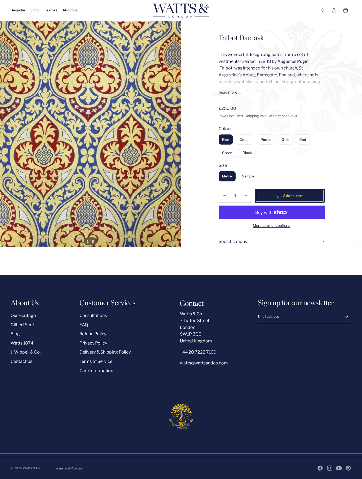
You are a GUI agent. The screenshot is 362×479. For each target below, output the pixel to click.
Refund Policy (93, 333)
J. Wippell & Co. (26, 352)
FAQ (84, 324)
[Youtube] (339, 468)
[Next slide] (176, 134)
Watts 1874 (22, 343)
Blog (15, 333)
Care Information (96, 370)
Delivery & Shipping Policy (105, 352)
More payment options (271, 225)
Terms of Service (96, 361)
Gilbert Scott (23, 324)
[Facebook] (320, 468)
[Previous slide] (4, 134)
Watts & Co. (32, 468)
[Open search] (323, 10)
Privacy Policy (93, 343)
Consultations (93, 315)
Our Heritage (23, 315)
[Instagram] (329, 468)
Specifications (233, 241)
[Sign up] (346, 316)
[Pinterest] (348, 468)
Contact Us (21, 361)
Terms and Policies (68, 468)
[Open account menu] (334, 10)
